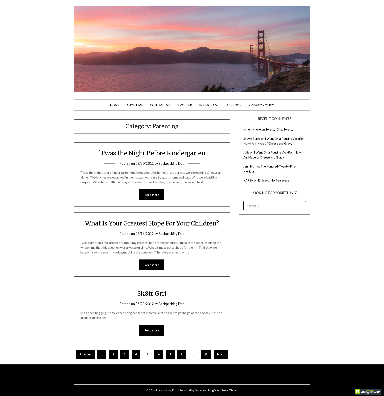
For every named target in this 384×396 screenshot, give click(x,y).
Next (220, 354)
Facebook (233, 105)
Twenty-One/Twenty (279, 129)
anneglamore (252, 129)
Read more (151, 195)
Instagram (208, 105)
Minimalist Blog (204, 390)
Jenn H (247, 166)
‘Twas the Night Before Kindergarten (151, 153)
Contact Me (160, 105)
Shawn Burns (251, 138)
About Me (135, 105)
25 (205, 354)
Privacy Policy (261, 105)
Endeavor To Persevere (273, 180)
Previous (85, 354)
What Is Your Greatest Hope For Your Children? (152, 223)
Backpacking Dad (171, 163)
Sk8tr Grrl (151, 293)
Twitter (185, 105)
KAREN (248, 180)
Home (115, 105)
